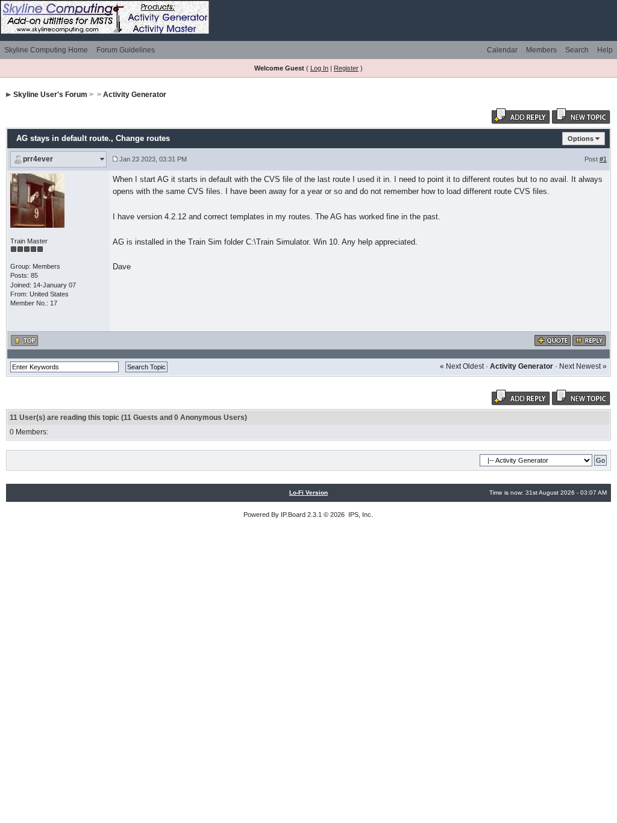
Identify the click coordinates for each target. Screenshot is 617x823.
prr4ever (38, 159)
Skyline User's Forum (50, 94)
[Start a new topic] (581, 115)
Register (346, 68)
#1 (603, 159)
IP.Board (293, 514)
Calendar (502, 50)
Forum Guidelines (125, 50)
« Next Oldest (462, 366)
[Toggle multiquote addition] (553, 340)
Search (577, 50)
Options (581, 138)
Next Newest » (583, 366)
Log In (319, 68)
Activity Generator (134, 94)
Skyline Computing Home (46, 50)
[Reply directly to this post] (589, 340)
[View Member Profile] (37, 200)
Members (541, 50)
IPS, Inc (359, 514)
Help (605, 50)
